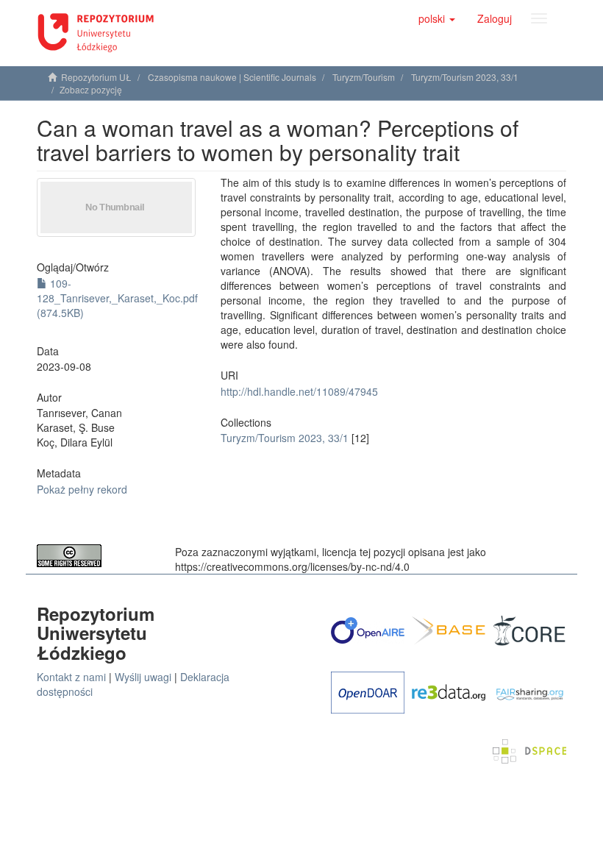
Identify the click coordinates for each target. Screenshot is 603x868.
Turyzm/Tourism (363, 77)
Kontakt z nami (71, 676)
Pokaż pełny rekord (82, 489)
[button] (436, 18)
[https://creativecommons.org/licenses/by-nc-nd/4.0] (95, 555)
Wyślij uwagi (143, 676)
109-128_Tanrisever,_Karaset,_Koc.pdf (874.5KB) (117, 298)
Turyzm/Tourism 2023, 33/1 (464, 77)
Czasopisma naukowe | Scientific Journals (232, 77)
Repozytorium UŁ (96, 77)
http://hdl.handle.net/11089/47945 (299, 391)
